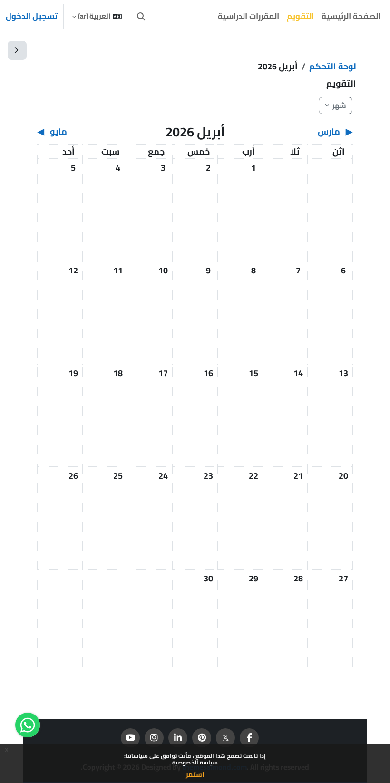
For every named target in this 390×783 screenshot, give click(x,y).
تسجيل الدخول (32, 16)
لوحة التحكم (332, 66)
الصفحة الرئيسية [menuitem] (351, 16)
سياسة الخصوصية (195, 762)
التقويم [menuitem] (300, 16)
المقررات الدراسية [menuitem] (248, 16)
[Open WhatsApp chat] (27, 725)
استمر (195, 774)
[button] (141, 16)
